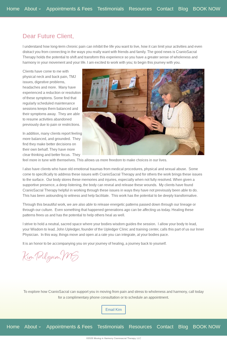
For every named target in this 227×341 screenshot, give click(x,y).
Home (13, 9)
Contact (165, 9)
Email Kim (114, 309)
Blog (183, 9)
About (30, 9)
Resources (140, 9)
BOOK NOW (206, 9)
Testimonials (110, 9)
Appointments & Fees (69, 9)
